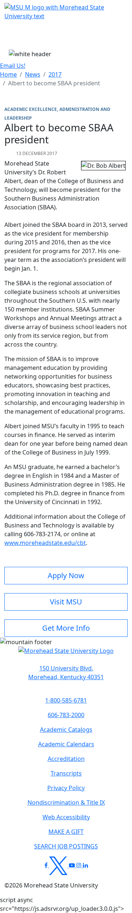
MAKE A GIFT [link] (66, 832)
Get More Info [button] (66, 628)
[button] (66, 654)
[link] (66, 672)
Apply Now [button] (66, 575)
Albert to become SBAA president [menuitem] (54, 83)
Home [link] (8, 74)
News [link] (32, 74)
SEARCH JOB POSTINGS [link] (66, 846)
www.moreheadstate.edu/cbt (45, 543)
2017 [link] (55, 74)
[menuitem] (8, 74)
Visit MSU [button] (66, 602)
